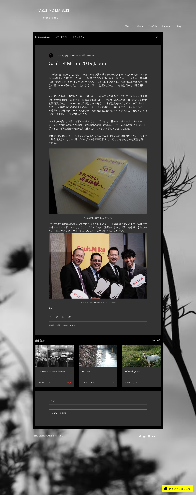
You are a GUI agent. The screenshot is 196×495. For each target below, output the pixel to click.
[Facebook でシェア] (50, 317)
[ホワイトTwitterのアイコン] (144, 436)
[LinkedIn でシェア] (63, 317)
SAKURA (86, 371)
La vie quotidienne (42, 37)
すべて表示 (156, 340)
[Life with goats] (141, 356)
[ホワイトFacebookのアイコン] (140, 436)
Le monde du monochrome (52, 371)
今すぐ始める (61, 37)
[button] (157, 37)
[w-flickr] (153, 436)
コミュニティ (78, 37)
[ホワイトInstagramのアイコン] (149, 436)
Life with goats (132, 371)
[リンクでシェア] (69, 317)
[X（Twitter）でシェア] (56, 317)
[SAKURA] (98, 356)
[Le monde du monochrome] (54, 356)
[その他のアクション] (145, 55)
